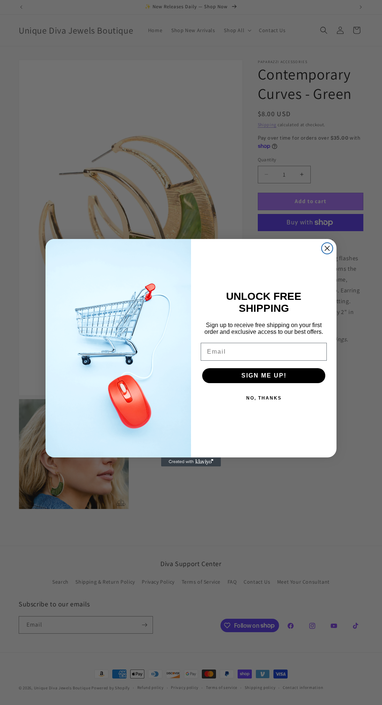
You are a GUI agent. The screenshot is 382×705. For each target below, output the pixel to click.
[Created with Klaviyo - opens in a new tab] (191, 461)
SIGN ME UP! (263, 375)
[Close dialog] (327, 248)
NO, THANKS (264, 398)
